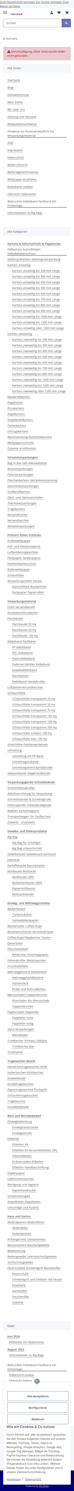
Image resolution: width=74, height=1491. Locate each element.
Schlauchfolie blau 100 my (29, 739)
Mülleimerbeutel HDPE (27, 883)
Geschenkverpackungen (23, 486)
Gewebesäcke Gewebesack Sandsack (31, 854)
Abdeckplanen (21, 1233)
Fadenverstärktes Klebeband (31, 664)
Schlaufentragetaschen (22, 1095)
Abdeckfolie (20, 1228)
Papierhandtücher (24, 1190)
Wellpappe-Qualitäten (22, 179)
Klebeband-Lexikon (20, 187)
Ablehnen (37, 1419)
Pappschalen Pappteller (23, 1012)
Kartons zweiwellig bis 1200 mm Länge (37, 385)
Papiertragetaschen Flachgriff (27, 1090)
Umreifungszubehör (25, 762)
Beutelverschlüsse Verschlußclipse (30, 932)
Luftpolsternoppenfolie (22, 552)
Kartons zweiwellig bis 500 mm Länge (37, 357)
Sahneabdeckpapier (25, 920)
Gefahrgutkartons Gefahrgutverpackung (33, 259)
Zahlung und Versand (21, 117)
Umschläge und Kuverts (23, 1207)
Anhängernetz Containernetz (26, 1239)
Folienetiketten (22, 1156)
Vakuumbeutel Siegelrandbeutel (28, 773)
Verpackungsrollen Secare (24, 581)
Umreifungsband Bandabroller (32, 767)
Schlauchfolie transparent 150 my (34, 721)
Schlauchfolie (16, 693)
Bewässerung (16, 1251)
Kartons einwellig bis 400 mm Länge (36, 282)
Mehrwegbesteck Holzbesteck (27, 972)
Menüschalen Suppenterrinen (27, 995)
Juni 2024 (13, 1336)
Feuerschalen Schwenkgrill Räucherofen (34, 1268)
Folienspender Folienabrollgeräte (29, 805)
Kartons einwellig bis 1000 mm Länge (37, 316)
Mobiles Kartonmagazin (23, 811)
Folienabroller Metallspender (26, 960)
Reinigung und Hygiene (22, 1184)
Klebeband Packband (21, 641)
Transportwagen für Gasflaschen (29, 816)
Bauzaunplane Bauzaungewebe (28, 1245)
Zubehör (17, 1302)
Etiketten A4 (20, 1144)
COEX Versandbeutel (21, 607)
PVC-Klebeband (22, 653)
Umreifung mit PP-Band (27, 756)
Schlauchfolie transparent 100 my (34, 716)
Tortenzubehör (22, 914)
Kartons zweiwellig (19, 334)
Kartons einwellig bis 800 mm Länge (36, 305)
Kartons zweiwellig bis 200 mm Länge (37, 339)
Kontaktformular (18, 95)
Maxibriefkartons (18, 397)
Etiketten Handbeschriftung (30, 1167)
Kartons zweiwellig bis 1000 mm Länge (37, 379)
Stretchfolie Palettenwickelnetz (27, 744)
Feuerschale (20, 1274)
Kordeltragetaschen (20, 1084)
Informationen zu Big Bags (24, 213)
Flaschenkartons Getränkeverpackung (32, 480)
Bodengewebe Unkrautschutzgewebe (32, 1256)
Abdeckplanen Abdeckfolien (25, 1222)
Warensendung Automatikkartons (29, 437)
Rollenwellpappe (18, 569)
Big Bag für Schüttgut (26, 842)
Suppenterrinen (22, 1006)
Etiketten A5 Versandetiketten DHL (34, 1150)
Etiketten (13, 1139)
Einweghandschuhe (25, 1127)
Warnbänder (20, 676)
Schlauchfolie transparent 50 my (33, 704)
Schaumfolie (15, 575)
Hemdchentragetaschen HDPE (27, 1067)
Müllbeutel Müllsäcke (21, 871)
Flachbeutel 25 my (24, 624)
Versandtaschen (18, 520)
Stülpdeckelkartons (20, 420)
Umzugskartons (17, 431)
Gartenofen (19, 1291)
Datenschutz (33, 1479)
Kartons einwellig (18, 265)
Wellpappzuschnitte (20, 443)
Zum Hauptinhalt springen (18, 2)
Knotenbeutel (16, 1078)
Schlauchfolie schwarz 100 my (32, 733)
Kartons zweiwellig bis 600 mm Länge (37, 362)
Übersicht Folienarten (21, 194)
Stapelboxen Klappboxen (23, 1202)
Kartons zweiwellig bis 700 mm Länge (37, 368)
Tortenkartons (16, 425)
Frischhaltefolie (17, 966)
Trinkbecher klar (23, 1046)
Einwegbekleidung (19, 1121)
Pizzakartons (15, 408)
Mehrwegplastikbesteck (27, 977)
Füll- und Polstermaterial (23, 546)
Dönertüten (15, 943)
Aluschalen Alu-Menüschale (30, 1000)
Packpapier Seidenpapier (24, 558)
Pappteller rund (22, 1018)
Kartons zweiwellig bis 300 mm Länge (37, 345)
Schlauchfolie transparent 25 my (33, 699)
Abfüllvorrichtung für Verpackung (29, 793)
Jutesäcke (13, 860)
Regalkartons (16, 414)
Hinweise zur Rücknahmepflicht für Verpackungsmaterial (30, 133)
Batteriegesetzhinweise (22, 172)
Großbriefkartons (18, 492)
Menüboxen (20, 1035)
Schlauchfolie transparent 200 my (34, 727)
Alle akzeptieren (38, 1396)
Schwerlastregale (18, 1196)
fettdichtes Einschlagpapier (30, 955)
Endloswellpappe (18, 541)
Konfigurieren (38, 1407)
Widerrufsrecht (17, 165)
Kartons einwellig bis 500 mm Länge (36, 288)
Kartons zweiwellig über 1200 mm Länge (39, 391)
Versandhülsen (17, 515)
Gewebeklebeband (24, 670)
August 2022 (15, 1349)
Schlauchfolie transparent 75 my (33, 710)
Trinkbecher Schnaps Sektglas (27, 1040)
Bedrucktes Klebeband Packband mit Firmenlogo (31, 203)
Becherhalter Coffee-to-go (24, 926)
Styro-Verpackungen (20, 1029)
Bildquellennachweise (22, 124)
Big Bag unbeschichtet (27, 848)
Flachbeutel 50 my (24, 630)
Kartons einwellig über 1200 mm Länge (38, 328)
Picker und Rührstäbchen (29, 989)
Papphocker (15, 402)
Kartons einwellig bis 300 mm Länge (36, 276)
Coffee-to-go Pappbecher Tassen (29, 937)
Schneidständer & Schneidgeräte (29, 799)
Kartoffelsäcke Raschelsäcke (26, 865)
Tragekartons (16, 509)
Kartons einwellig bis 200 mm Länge (36, 271)
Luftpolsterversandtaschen (25, 687)
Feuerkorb (19, 1285)
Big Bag (12, 837)
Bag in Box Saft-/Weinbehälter (27, 463)
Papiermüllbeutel (23, 888)
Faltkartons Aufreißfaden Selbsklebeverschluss (23, 251)
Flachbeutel (15, 618)
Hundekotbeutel (18, 1107)
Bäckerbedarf (16, 909)
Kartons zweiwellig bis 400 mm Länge (37, 351)
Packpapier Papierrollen (28, 592)
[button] (51, 13)
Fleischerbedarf (17, 949)
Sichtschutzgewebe (20, 1262)
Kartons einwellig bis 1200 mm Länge (37, 322)
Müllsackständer (23, 894)
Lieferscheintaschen (20, 1179)
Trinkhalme (14, 1052)
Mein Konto (15, 102)
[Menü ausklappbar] (5, 10)
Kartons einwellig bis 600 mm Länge (36, 294)
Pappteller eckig (22, 1023)
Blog (10, 87)
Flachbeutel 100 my (25, 635)
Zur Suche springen (49, 2)
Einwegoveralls (22, 1133)
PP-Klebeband (21, 647)
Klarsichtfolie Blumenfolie (29, 586)
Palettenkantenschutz (21, 564)
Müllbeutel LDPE (23, 877)
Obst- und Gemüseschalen (25, 497)
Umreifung (14, 750)
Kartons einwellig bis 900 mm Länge (36, 311)
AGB (10, 143)
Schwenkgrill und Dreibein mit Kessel (37, 1279)
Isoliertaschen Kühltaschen (25, 1072)
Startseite (13, 80)
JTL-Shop (44, 1486)
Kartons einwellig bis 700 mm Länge (36, 299)
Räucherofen (20, 1296)
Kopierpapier (16, 1173)
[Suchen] (66, 23)
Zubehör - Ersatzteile (21, 822)
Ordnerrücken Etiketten (27, 1161)
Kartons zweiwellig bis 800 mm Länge (37, 374)
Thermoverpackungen (22, 503)
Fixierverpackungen (20, 474)
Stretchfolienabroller (21, 788)
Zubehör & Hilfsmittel (21, 448)
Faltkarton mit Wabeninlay (26, 1342)
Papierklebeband (23, 658)
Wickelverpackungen (21, 526)
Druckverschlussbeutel (22, 613)
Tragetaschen (16, 1101)
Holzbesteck (20, 983)
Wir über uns (16, 109)
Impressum (14, 1479)
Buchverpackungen (20, 469)
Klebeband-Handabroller (28, 681)
